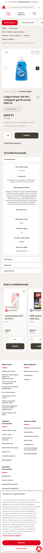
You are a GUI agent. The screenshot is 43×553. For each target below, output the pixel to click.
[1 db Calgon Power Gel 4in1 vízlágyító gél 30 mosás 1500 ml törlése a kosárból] (12, 137)
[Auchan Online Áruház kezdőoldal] (4, 7)
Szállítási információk (8, 371)
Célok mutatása (21, 548)
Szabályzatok (28, 375)
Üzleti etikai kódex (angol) (10, 447)
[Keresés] (9, 7)
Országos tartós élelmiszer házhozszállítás (10, 387)
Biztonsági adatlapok (30, 453)
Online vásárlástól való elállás (9, 413)
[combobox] (21, 7)
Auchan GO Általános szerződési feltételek (30, 449)
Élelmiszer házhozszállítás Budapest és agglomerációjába (10, 376)
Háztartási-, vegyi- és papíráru (11, 35)
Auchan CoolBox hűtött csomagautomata (9, 382)
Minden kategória (9, 22)
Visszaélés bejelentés (8, 456)
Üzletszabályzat (7, 460)
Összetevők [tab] (7, 265)
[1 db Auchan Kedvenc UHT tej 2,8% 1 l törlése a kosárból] (7, 339)
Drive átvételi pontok (8, 392)
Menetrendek (28, 440)
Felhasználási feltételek (31, 436)
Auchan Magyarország (9, 430)
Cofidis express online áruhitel (9, 397)
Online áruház (13, 28)
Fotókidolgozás (28, 444)
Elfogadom (21, 543)
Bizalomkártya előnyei (31, 371)
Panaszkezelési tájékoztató (10, 488)
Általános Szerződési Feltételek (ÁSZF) (8, 402)
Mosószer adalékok (8, 39)
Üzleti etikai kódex (7, 443)
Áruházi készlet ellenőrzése (12, 143)
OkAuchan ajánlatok (28, 22)
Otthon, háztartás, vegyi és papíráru (13, 32)
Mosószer (26, 35)
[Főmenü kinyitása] (39, 7)
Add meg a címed (23, 2)
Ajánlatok (27, 379)
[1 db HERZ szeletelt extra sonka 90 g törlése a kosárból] (32, 339)
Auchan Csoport (7, 434)
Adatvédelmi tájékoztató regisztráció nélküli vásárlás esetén (9, 407)
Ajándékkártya (28, 432)
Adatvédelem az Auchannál (7, 439)
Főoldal (4, 28)
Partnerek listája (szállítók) (12, 536)
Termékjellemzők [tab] (9, 159)
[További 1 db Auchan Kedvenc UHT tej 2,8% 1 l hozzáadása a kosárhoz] (23, 339)
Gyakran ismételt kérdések (32, 428)
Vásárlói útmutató (7, 480)
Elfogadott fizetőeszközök (10, 484)
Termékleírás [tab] (8, 259)
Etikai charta (6, 452)
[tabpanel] (21, 208)
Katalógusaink (6, 476)
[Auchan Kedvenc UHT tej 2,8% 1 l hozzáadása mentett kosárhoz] (23, 291)
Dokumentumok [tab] (9, 271)
